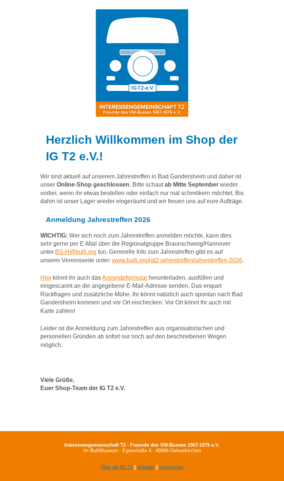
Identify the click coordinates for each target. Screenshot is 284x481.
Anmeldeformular (124, 277)
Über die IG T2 (116, 467)
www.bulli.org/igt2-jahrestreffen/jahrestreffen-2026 (177, 260)
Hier (45, 277)
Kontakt (146, 467)
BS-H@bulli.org (76, 252)
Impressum (171, 467)
